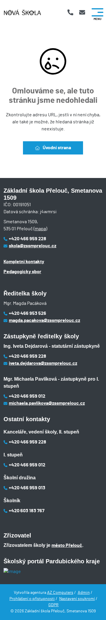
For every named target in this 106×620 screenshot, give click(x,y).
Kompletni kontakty (24, 261)
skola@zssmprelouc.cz (32, 245)
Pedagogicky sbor (22, 271)
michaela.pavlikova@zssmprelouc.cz (47, 403)
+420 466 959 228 (27, 238)
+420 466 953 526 (27, 313)
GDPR (53, 605)
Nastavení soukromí (77, 599)
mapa (40, 228)
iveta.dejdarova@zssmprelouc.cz (43, 363)
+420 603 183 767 (26, 510)
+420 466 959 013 (27, 487)
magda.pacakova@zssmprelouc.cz (44, 320)
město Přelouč (67, 545)
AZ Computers (60, 593)
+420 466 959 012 (27, 396)
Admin (84, 593)
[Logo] (22, 12)
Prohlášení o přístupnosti (32, 599)
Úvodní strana (57, 147)
